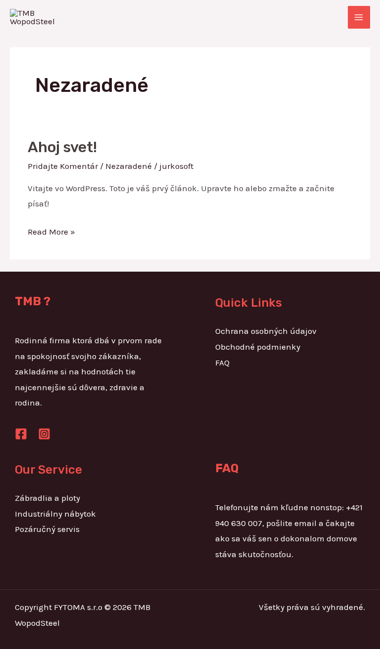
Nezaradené (128, 166)
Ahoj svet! (62, 147)
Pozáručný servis (47, 529)
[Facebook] (21, 434)
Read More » (51, 230)
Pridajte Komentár (63, 166)
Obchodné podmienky (257, 347)
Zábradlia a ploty (47, 498)
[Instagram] (44, 434)
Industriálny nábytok (55, 514)
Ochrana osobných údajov (266, 331)
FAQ (222, 362)
